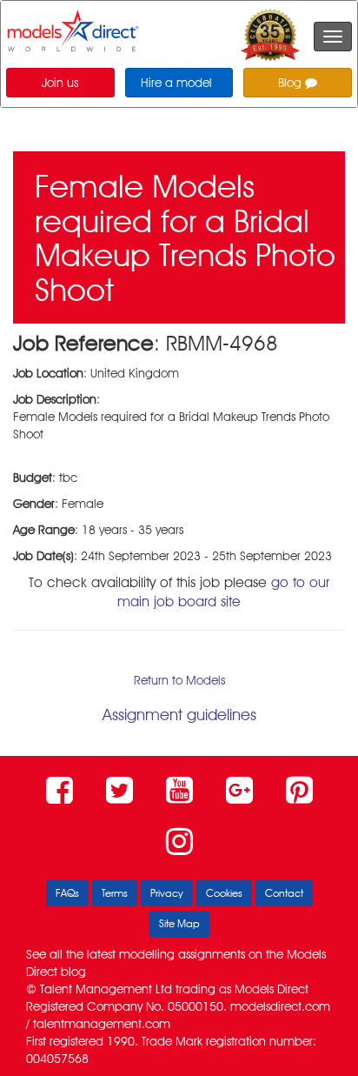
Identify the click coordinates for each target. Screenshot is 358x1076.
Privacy (166, 892)
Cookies (224, 892)
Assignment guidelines (179, 714)
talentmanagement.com (101, 1024)
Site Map (179, 923)
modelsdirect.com (280, 1006)
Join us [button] (60, 83)
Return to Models (179, 680)
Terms (115, 892)
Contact (284, 892)
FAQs (67, 892)
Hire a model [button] (176, 83)
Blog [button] (291, 83)
